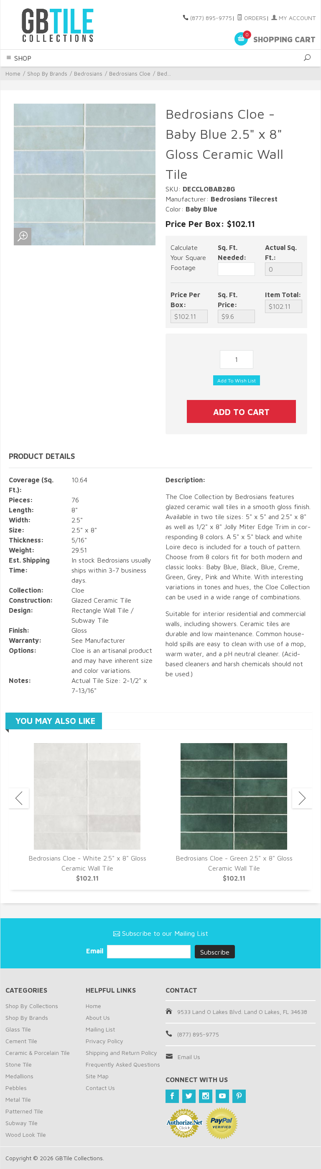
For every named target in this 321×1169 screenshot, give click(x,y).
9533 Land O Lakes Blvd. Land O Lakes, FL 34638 (242, 1011)
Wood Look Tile (25, 1134)
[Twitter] (189, 1096)
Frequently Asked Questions (123, 1064)
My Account (296, 17)
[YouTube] (222, 1096)
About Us (98, 1017)
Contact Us (100, 1087)
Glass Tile (18, 1029)
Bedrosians (88, 73)
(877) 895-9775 (211, 17)
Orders (254, 17)
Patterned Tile (24, 1111)
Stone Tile (18, 1064)
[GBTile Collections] (64, 24)
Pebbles (16, 1087)
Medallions (19, 1076)
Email (95, 951)
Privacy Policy (104, 1040)
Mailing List (100, 1029)
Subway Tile (21, 1122)
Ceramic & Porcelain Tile (37, 1052)
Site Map (97, 1076)
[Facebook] (172, 1096)
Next (302, 798)
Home (12, 73)
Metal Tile (18, 1099)
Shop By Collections (31, 1005)
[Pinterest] (239, 1096)
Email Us (189, 1056)
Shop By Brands (47, 73)
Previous (19, 798)
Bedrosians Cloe (129, 73)
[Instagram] (205, 1096)
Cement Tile (21, 1040)
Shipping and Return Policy (121, 1052)
